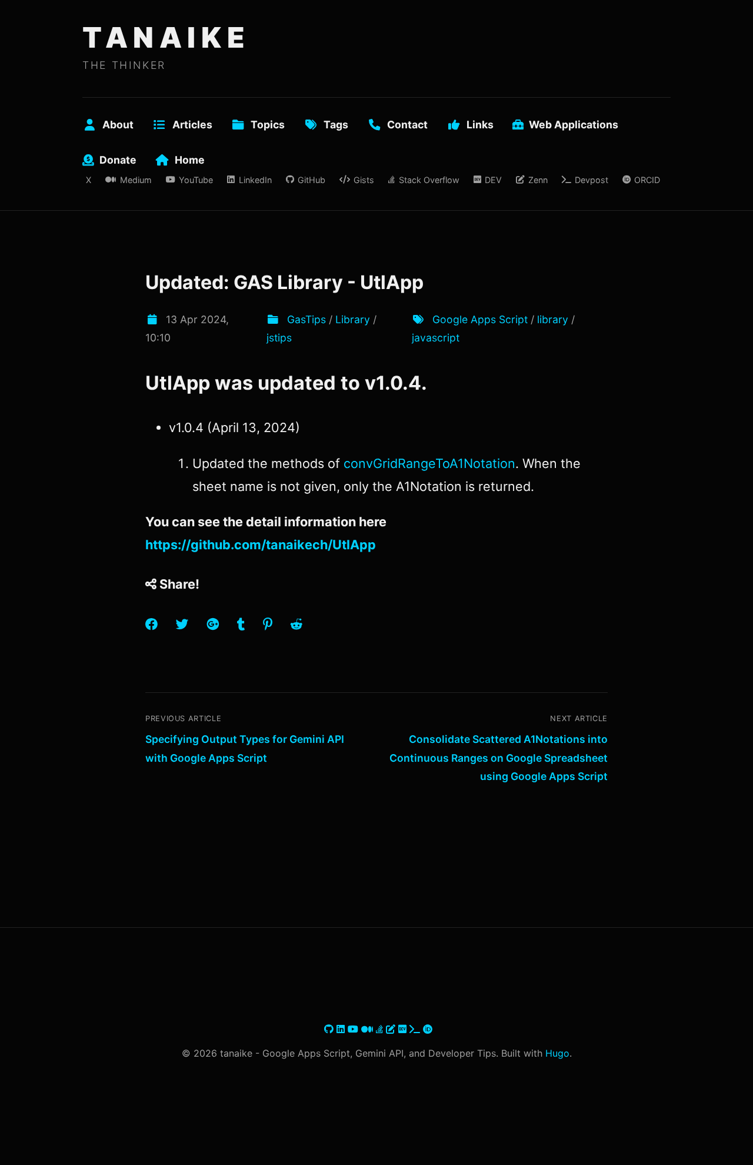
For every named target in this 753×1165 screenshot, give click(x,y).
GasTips (306, 319)
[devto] (403, 1029)
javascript (435, 337)
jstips (279, 337)
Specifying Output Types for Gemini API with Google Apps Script (244, 748)
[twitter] (322, 1029)
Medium (135, 180)
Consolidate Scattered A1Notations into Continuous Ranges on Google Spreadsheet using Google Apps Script (498, 757)
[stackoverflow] (381, 1029)
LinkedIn (255, 180)
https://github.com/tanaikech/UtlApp (260, 544)
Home (190, 160)
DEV (493, 180)
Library (352, 319)
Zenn (537, 180)
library (552, 319)
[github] (330, 1029)
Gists (364, 180)
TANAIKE (166, 37)
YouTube (196, 180)
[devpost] (416, 1029)
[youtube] (354, 1029)
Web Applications (573, 124)
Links (480, 124)
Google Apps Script (480, 319)
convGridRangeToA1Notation (429, 463)
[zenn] (392, 1029)
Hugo (557, 1053)
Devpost (591, 180)
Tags (336, 124)
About (118, 124)
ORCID (647, 180)
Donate (117, 160)
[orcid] (427, 1029)
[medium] (368, 1029)
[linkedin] (342, 1029)
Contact (407, 124)
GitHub (311, 180)
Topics (268, 124)
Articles (192, 124)
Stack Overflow (429, 180)
